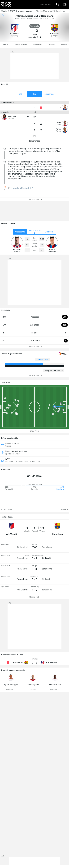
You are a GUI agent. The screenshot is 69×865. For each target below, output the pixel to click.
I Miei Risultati (45, 5)
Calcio (4, 11)
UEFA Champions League (21, 11)
